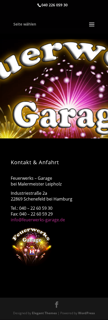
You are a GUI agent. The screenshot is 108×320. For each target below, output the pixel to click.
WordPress (86, 313)
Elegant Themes (44, 313)
